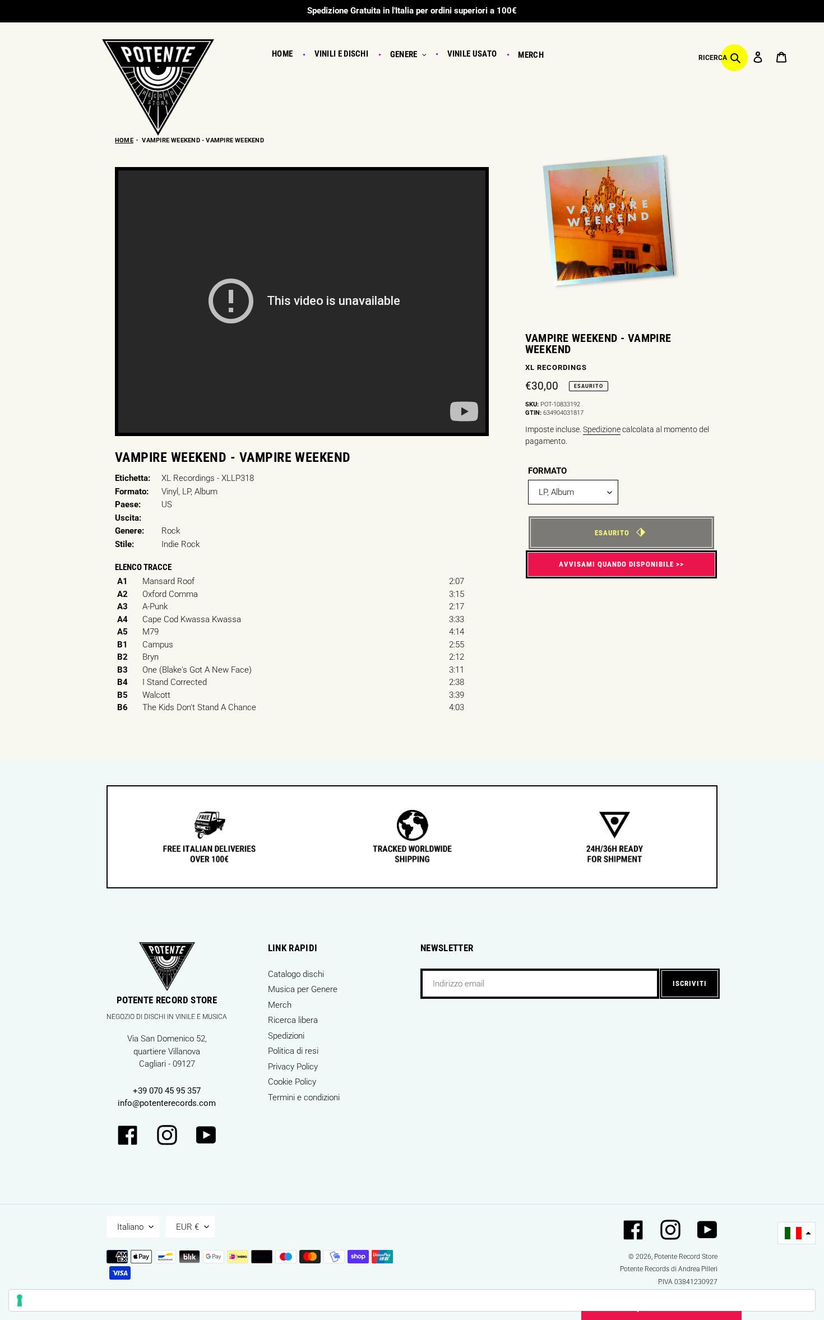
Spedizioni (286, 1036)
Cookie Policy (292, 1082)
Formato (547, 471)
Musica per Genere (302, 989)
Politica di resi (293, 1051)
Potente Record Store (685, 1257)
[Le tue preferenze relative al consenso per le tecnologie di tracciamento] (412, 1300)
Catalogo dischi (296, 974)
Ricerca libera (293, 1020)
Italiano (130, 1227)
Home (124, 140)
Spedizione (602, 429)
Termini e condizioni (304, 1097)
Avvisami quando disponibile (616, 564)
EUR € (187, 1227)
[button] (796, 1233)
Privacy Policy (293, 1067)
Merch (279, 1005)
